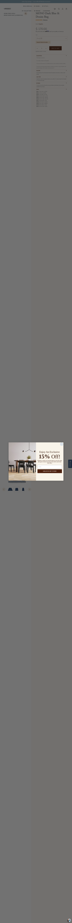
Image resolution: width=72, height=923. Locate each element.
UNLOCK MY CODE (50, 471)
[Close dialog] (61, 444)
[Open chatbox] (69, 920)
